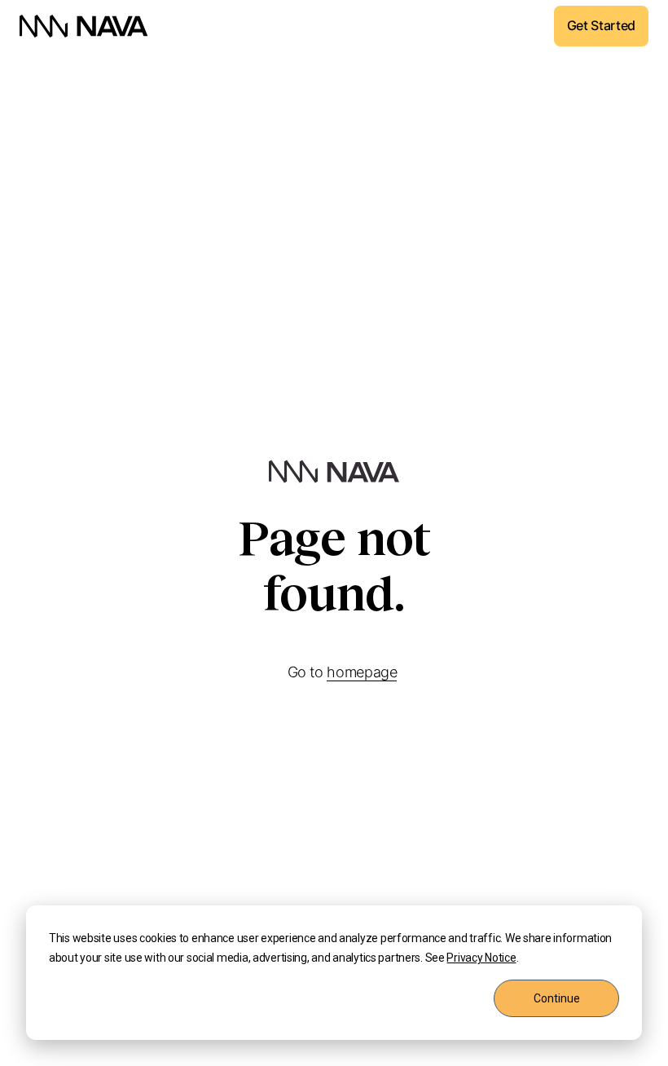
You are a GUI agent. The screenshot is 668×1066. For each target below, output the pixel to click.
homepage (362, 672)
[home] (84, 26)
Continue (557, 998)
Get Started (601, 25)
